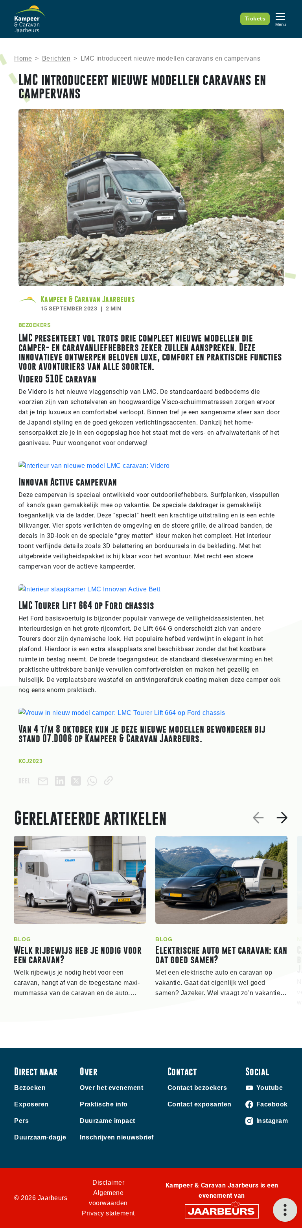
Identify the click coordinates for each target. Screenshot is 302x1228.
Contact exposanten (200, 1104)
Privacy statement (108, 1213)
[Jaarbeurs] (222, 1211)
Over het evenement (111, 1087)
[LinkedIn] (61, 780)
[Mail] (44, 780)
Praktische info (104, 1104)
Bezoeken (30, 1087)
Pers (21, 1120)
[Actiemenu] (285, 1210)
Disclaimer (108, 1182)
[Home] (30, 19)
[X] (77, 780)
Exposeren (31, 1104)
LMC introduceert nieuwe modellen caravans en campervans (171, 58)
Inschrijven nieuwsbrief (117, 1137)
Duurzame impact (107, 1120)
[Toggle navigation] (280, 19)
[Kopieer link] (109, 780)
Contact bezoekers (197, 1087)
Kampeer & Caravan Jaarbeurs (88, 299)
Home (23, 58)
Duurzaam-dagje (40, 1137)
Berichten (56, 58)
